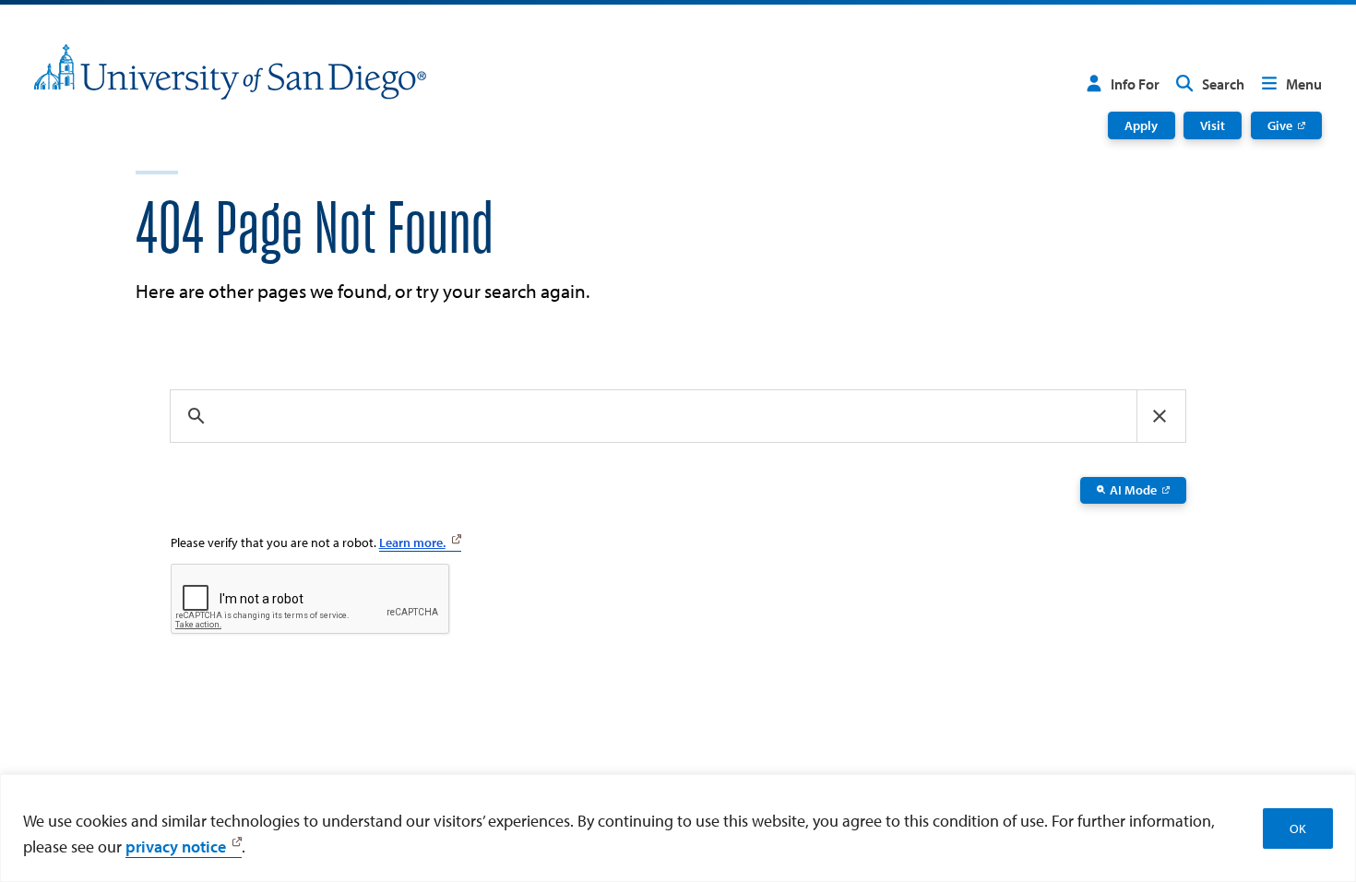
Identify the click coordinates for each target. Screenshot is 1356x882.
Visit (1212, 125)
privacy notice (175, 846)
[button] (1159, 416)
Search (1223, 84)
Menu (1304, 84)
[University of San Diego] (230, 72)
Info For (1135, 84)
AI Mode (1133, 490)
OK (1298, 828)
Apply (1141, 125)
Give (1279, 125)
